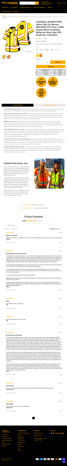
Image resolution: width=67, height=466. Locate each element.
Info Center (16, 11)
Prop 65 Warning (27, 204)
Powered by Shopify (5, 459)
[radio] (37, 50)
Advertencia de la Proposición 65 (26, 208)
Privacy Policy (21, 446)
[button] (59, 3)
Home (3, 15)
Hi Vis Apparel (14, 7)
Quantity (38, 59)
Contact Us (20, 450)
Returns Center (21, 437)
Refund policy (21, 438)
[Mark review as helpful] (60, 242)
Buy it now (50, 66)
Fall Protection (5, 7)
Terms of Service (21, 440)
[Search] (37, 3)
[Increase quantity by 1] (47, 62)
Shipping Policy (21, 442)
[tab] (18, 105)
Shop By (50, 7)
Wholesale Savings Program (23, 433)
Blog (19, 448)
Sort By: (52, 229)
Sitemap (19, 444)
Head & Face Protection (25, 7)
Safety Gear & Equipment (39, 7)
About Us (20, 435)
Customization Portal (6, 11)
